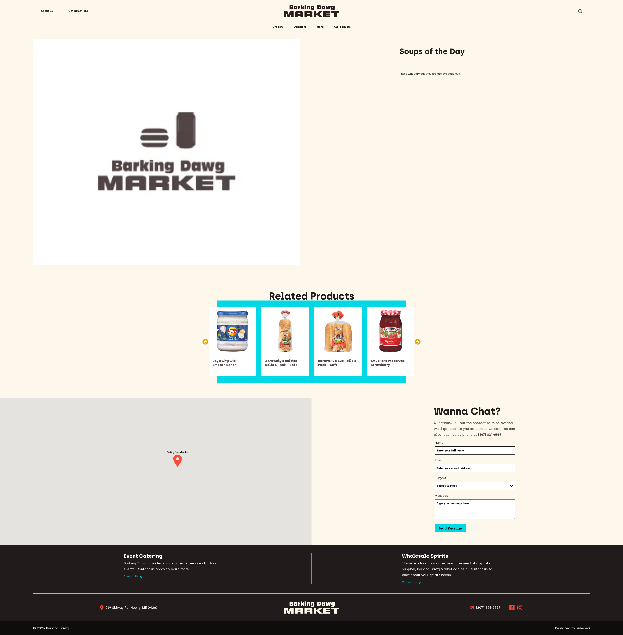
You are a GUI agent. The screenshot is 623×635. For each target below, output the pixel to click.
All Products (342, 26)
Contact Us (131, 576)
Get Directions (78, 10)
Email (439, 460)
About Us (47, 10)
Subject (440, 478)
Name (439, 442)
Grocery (277, 26)
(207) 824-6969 (488, 608)
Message (441, 495)
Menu (320, 26)
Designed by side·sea (572, 628)
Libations (300, 26)
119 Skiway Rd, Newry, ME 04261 (132, 608)
